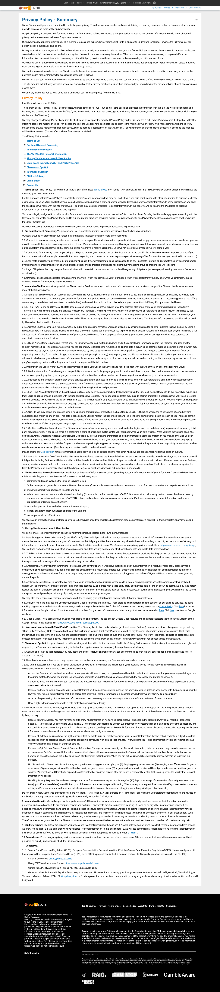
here (181, 606)
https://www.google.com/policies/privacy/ (78, 622)
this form (132, 832)
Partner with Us (156, 906)
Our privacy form (69, 876)
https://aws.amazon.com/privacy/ (178, 545)
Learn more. (146, 3)
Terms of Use (100, 189)
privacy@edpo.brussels (60, 858)
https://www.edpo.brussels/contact (82, 863)
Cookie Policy (47, 451)
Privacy (102, 906)
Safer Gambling (195, 8)
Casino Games (178, 8)
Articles (167, 8)
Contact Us (171, 906)
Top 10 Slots (156, 8)
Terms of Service (37, 922)
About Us (142, 906)
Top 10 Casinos (89, 906)
